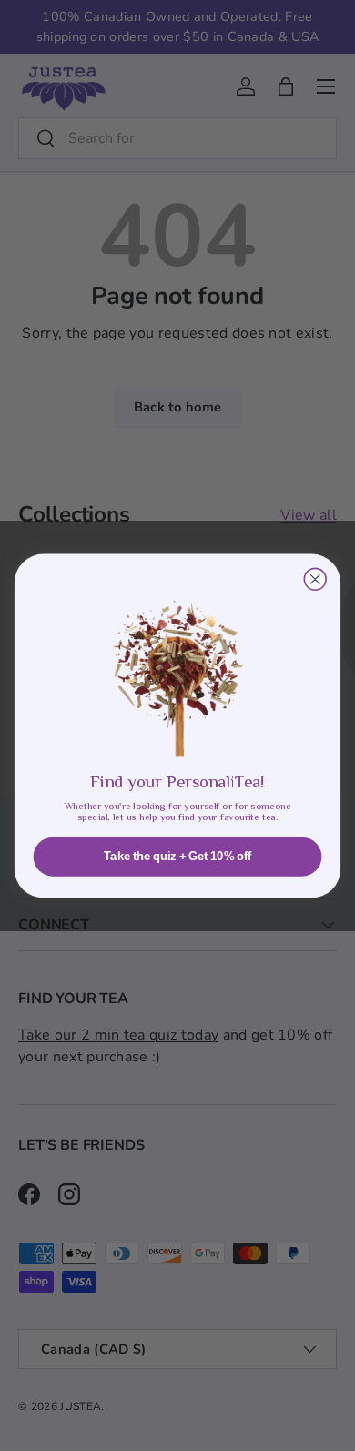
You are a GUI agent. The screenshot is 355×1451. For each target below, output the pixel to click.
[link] (178, 665)
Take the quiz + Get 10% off (177, 856)
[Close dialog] (315, 579)
